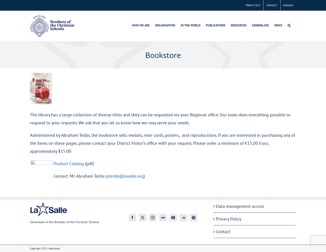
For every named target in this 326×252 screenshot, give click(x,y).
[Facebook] (132, 217)
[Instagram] (153, 217)
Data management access (240, 206)
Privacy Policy (228, 219)
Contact (223, 231)
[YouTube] (173, 217)
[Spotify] (193, 217)
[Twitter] (142, 217)
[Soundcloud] (183, 217)
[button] (289, 25)
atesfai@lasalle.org (125, 176)
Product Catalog (68, 164)
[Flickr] (163, 217)
